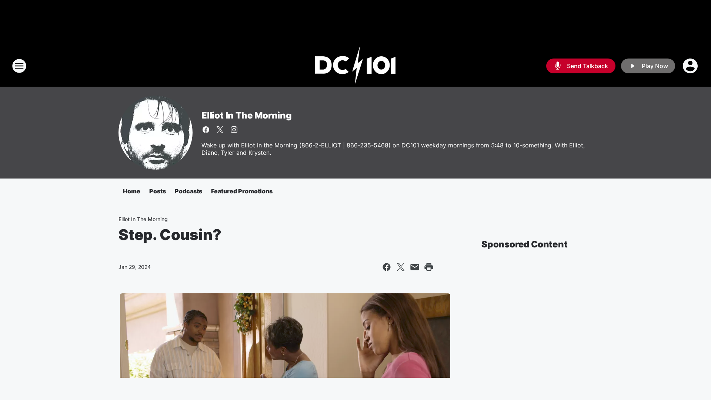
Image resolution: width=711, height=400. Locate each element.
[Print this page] (429, 267)
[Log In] (691, 66)
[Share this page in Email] (415, 267)
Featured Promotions (242, 191)
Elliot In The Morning (246, 115)
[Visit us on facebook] (205, 129)
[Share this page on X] (400, 267)
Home (131, 191)
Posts (157, 191)
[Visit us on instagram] (234, 129)
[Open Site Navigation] (19, 66)
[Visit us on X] (220, 129)
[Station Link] (355, 66)
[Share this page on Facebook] (386, 267)
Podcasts (188, 191)
